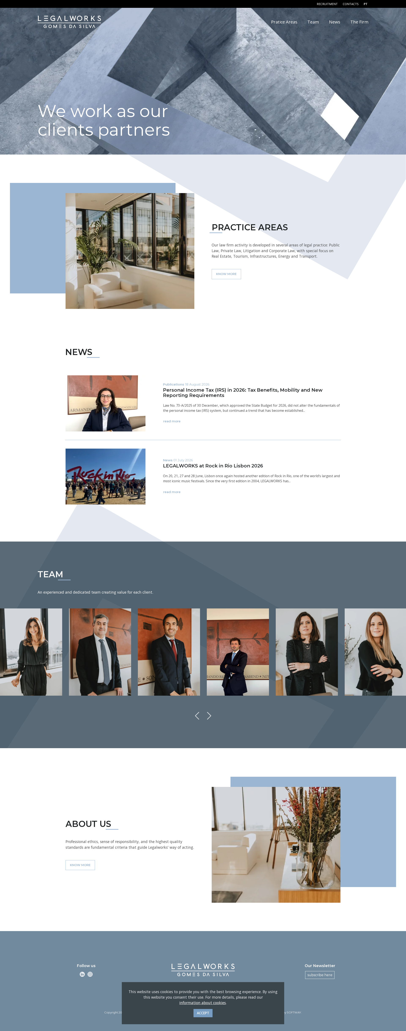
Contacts (351, 4)
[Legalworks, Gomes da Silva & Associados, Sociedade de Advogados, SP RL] (69, 22)
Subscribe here (319, 975)
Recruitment (327, 4)
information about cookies (202, 1002)
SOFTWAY (294, 1012)
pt (366, 4)
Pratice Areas (284, 22)
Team (313, 22)
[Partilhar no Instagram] (90, 974)
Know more (226, 274)
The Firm (359, 22)
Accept (203, 1013)
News (334, 22)
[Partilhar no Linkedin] (82, 974)
